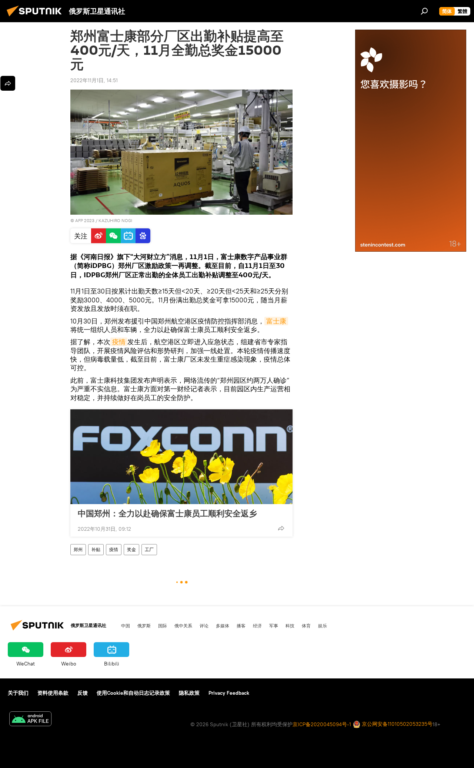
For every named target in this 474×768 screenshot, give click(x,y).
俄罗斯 (144, 625)
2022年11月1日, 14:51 (94, 80)
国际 (162, 625)
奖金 (131, 549)
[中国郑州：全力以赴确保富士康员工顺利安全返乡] (181, 456)
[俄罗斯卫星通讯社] (36, 17)
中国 (125, 625)
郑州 (78, 549)
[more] (281, 528)
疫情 (119, 342)
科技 (290, 625)
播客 (241, 625)
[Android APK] (30, 719)
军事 (273, 625)
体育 (306, 625)
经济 (257, 625)
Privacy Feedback (228, 693)
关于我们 (18, 693)
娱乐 (322, 625)
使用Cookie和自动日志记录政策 (133, 693)
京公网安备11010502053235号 (396, 724)
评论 (204, 625)
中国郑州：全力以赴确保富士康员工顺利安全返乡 (167, 513)
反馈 (82, 693)
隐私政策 (189, 693)
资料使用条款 (53, 693)
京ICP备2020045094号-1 (322, 724)
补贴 (95, 549)
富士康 (276, 321)
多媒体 (222, 625)
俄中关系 (183, 625)
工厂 (149, 549)
